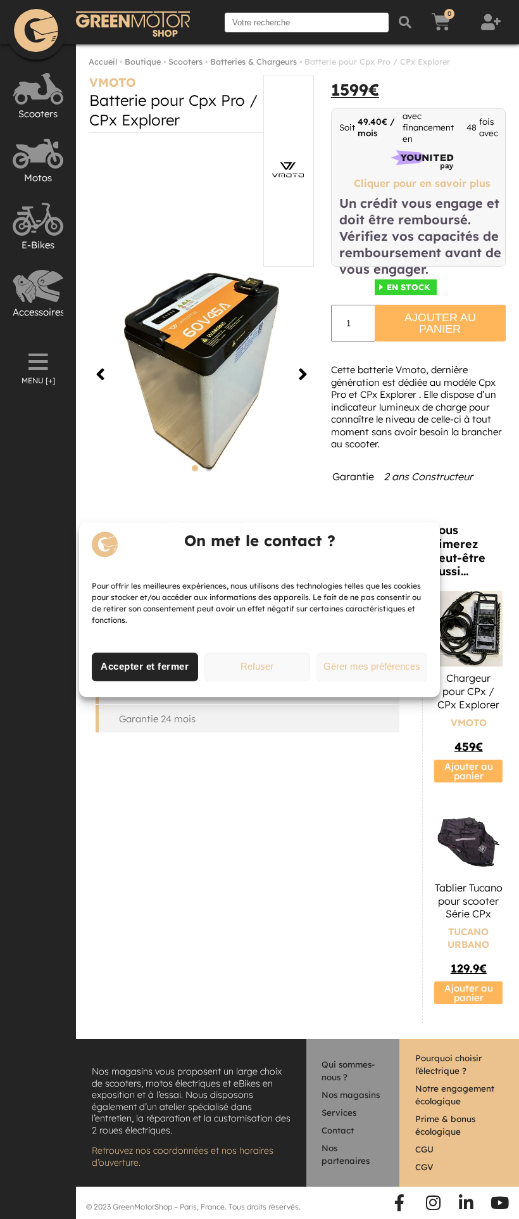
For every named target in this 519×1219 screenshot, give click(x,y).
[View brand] (288, 171)
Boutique (143, 61)
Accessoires (39, 312)
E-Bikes (38, 245)
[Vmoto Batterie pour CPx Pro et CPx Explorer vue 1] (201, 374)
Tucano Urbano (468, 938)
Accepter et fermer (145, 666)
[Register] (492, 22)
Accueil (103, 61)
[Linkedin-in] (466, 1203)
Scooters (38, 114)
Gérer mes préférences (371, 666)
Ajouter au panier (440, 323)
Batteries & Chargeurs (253, 61)
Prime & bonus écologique (445, 1125)
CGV (424, 1166)
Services (339, 1112)
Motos (38, 178)
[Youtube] (499, 1203)
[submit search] (405, 22)
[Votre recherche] (307, 22)
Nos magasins (351, 1094)
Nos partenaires (346, 1154)
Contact (338, 1130)
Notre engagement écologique (454, 1094)
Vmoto (112, 82)
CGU (424, 1149)
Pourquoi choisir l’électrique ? (448, 1064)
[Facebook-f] (400, 1203)
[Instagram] (433, 1203)
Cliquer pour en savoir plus (422, 183)
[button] (100, 374)
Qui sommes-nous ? (348, 1070)
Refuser (257, 666)
